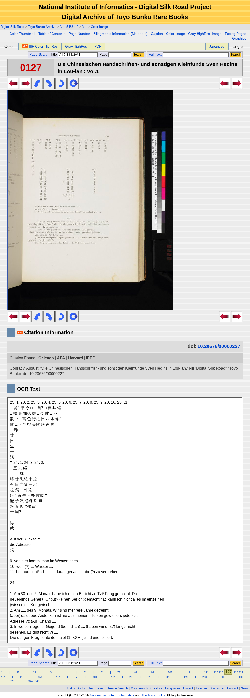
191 (113, 677)
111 (188, 672)
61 (102, 672)
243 (186, 677)
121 (206, 672)
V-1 (84, 27)
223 (168, 677)
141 (22, 677)
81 (135, 672)
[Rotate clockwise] (49, 87)
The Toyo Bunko (153, 695)
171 (76, 677)
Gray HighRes (76, 46)
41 (68, 672)
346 (37, 681)
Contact (232, 688)
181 (95, 677)
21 (34, 672)
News (245, 688)
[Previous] (13, 87)
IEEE (90, 358)
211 (150, 677)
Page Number (79, 34)
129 (241, 672)
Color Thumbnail (22, 34)
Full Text (155, 54)
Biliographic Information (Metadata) (120, 34)
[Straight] (73, 87)
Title (54, 54)
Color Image (99, 27)
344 (30, 681)
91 (152, 672)
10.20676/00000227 (219, 346)
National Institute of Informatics (112, 695)
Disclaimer (216, 688)
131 (3, 677)
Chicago (46, 358)
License (201, 688)
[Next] (25, 87)
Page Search (40, 54)
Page (103, 54)
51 (85, 672)
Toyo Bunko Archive (42, 27)
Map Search (139, 688)
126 (221, 672)
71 (118, 672)
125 (216, 672)
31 (51, 672)
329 (12, 681)
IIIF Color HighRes (43, 46)
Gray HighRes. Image (205, 34)
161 (58, 677)
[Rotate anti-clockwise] (37, 87)
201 (131, 677)
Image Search (118, 688)
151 (40, 677)
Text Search (96, 688)
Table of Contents (51, 34)
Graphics (239, 38)
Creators (156, 688)
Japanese (216, 46)
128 (236, 672)
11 (18, 672)
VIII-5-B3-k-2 (69, 27)
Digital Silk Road (12, 27)
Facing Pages (235, 34)
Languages (172, 688)
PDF (97, 46)
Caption (157, 34)
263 (204, 677)
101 (170, 672)
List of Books (76, 688)
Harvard (75, 358)
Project (188, 688)
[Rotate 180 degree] (61, 87)
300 (241, 677)
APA (61, 358)
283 (223, 677)
